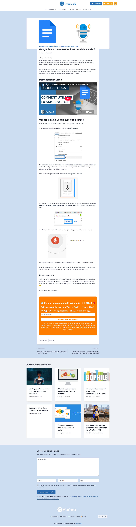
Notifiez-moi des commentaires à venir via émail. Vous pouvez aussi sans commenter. (66, 486)
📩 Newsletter (54, 516)
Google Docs (43, 340)
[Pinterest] (108, 3)
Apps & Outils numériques (46, 46)
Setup (72, 9)
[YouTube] (104, 3)
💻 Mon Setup (63, 516)
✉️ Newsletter (96, 3)
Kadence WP (79, 523)
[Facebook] (111, 3)
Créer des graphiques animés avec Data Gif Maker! (66, 427)
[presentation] (39, 376)
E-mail (61, 480)
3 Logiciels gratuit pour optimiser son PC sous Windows (66, 391)
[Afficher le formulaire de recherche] (115, 9)
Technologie (74, 46)
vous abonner (87, 485)
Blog (56, 46)
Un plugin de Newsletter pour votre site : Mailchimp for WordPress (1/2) (96, 427)
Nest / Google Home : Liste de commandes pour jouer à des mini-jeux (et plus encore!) (85, 351)
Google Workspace (64, 46)
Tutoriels (51, 340)
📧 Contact (71, 516)
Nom (39, 480)
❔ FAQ (78, 516)
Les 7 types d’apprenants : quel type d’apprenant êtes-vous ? (39, 391)
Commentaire (42, 459)
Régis (42, 53)
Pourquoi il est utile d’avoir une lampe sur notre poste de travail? (51, 351)
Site (81, 480)
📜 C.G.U (83, 516)
